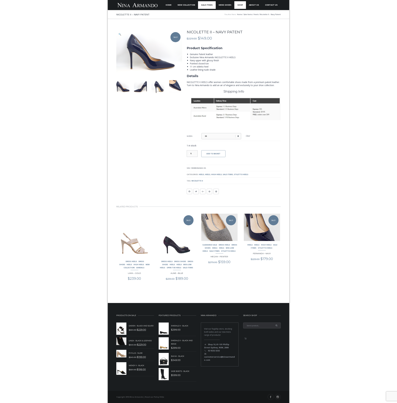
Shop (240, 5)
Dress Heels (131, 261)
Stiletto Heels (241, 174)
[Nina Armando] (137, 5)
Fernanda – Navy (262, 253)
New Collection (186, 5)
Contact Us (271, 5)
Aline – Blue (177, 273)
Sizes (189, 136)
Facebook (271, 397)
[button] (120, 34)
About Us (254, 5)
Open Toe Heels (174, 267)
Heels (201, 174)
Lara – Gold (134, 273)
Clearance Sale (209, 245)
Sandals (140, 267)
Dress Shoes (180, 261)
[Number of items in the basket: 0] (245, 338)
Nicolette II (197, 181)
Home (169, 5)
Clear (248, 136)
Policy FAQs (159, 397)
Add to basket (213, 153)
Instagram (278, 397)
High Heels (216, 174)
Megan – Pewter (219, 256)
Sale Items (207, 5)
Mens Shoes (225, 5)
